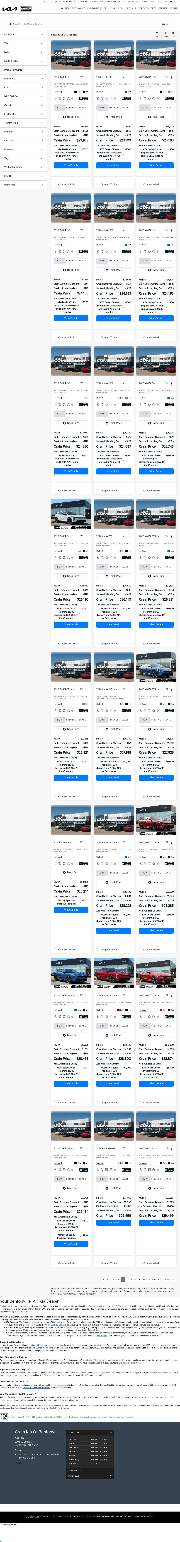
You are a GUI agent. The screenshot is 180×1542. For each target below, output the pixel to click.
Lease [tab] (82, 108)
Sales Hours (73, 1432)
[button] (88, 55)
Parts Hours (73, 1476)
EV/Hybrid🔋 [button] (94, 8)
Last (155, 1279)
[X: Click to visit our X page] (17, 1463)
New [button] (67, 8)
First (107, 1279)
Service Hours (74, 1470)
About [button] (173, 8)
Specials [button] (131, 8)
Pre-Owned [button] (78, 8)
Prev (117, 1279)
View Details (71, 165)
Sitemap (68, 1517)
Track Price (73, 117)
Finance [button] (162, 8)
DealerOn (60, 1517)
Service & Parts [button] (147, 8)
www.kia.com (149, 1517)
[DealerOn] (32, 1516)
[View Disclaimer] (72, 98)
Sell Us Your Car (114, 8)
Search (165, 24)
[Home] (62, 8)
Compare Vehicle (66, 184)
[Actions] (86, 77)
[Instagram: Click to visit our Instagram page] (20, 1463)
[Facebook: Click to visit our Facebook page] (15, 1463)
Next (146, 1279)
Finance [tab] (71, 108)
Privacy (75, 1517)
